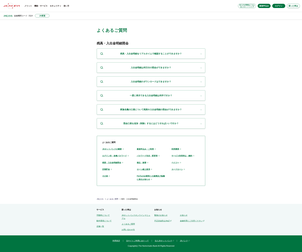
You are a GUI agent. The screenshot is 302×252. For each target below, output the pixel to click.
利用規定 (116, 241)
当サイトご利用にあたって (137, 241)
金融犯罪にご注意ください (191, 221)
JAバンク (184, 241)
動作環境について (104, 221)
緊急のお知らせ (161, 215)
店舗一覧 (100, 226)
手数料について (103, 215)
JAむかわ (8, 15)
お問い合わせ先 (128, 230)
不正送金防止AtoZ (162, 221)
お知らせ (183, 215)
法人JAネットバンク (163, 241)
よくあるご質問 (112, 199)
